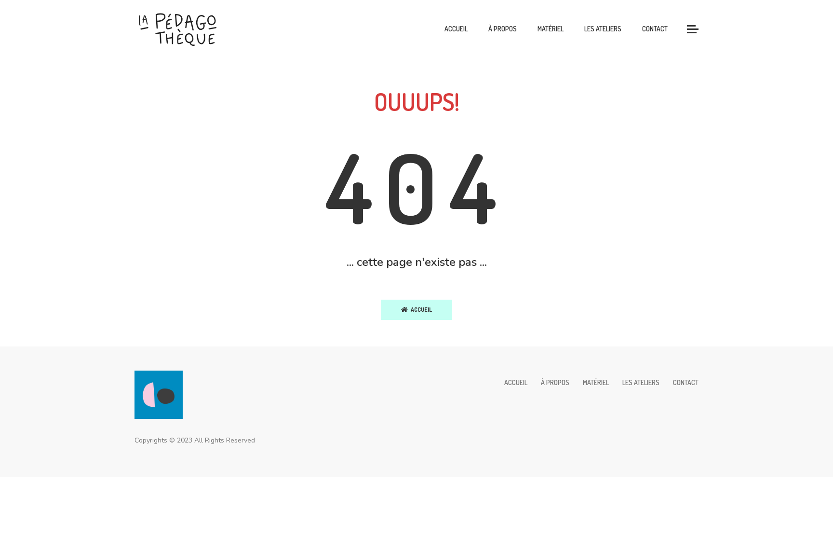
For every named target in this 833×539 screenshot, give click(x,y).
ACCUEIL (420, 309)
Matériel (550, 29)
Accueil (456, 29)
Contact (655, 29)
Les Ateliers (602, 29)
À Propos (502, 29)
